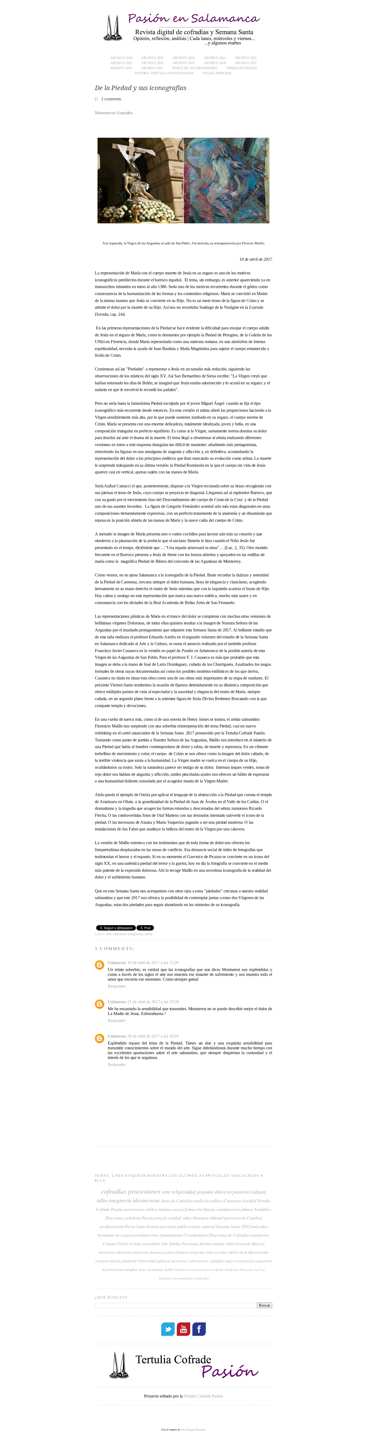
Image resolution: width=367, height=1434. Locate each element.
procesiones (144, 1191)
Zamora (155, 1252)
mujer (229, 1260)
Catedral (254, 1217)
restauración (244, 1260)
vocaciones (155, 1269)
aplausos (163, 1260)
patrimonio (260, 1235)
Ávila (168, 1269)
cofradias (217, 1260)
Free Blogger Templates (193, 1429)
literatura (200, 1217)
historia (153, 1226)
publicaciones (188, 1226)
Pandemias (232, 1269)
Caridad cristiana (185, 1269)
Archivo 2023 (215, 58)
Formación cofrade (211, 1269)
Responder (117, 986)
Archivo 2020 (152, 63)
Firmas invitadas (241, 68)
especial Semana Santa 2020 (226, 1226)
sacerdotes (151, 1243)
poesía (240, 1217)
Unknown (117, 962)
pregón (161, 1217)
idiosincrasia (146, 1200)
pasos (229, 1217)
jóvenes (206, 1243)
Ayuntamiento (171, 1235)
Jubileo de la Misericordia (248, 1252)
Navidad (249, 1200)
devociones (107, 1252)
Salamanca (166, 1278)
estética (151, 1209)
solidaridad (200, 1278)
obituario (181, 1252)
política (216, 1200)
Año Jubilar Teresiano (180, 1243)
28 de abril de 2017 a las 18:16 (153, 1036)
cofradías (114, 1191)
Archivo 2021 (121, 63)
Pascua (148, 1217)
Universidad (146, 1260)
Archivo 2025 (152, 58)
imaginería (135, 934)
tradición (201, 1200)
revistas (135, 1243)
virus (142, 1269)
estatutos (102, 1260)
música (115, 1260)
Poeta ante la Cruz (252, 1269)
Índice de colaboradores (194, 68)
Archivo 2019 (183, 63)
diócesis (223, 1191)
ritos (155, 1235)
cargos (178, 1209)
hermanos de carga (114, 1235)
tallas (148, 934)
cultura (258, 1191)
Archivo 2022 (246, 58)
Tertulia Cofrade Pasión (203, 1396)
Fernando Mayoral (250, 1243)
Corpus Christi (115, 1243)
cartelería (119, 934)
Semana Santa (183, 1278)
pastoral (241, 1191)
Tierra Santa (135, 1226)
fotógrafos (259, 1226)
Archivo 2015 (152, 68)
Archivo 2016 (121, 68)
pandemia (128, 1260)
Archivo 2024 (183, 58)
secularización (111, 1226)
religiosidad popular (192, 1191)
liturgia (209, 1209)
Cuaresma (232, 1200)
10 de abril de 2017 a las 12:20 (153, 962)
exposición (140, 1252)
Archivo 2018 (215, 63)
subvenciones (198, 1260)
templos (131, 1269)
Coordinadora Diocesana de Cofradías (217, 1235)
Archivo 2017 (246, 63)
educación (123, 1252)
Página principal (217, 73)
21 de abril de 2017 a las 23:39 (153, 1001)
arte (108, 934)
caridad (174, 1217)
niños (230, 1243)
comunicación (228, 1209)
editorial (216, 1217)
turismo (165, 1209)
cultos (187, 1217)
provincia (168, 1226)
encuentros (179, 1260)
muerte (219, 1243)
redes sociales (216, 1252)
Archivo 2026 (121, 58)
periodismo (140, 1235)
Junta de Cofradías (177, 1200)
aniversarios (133, 1209)
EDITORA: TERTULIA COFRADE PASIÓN (164, 73)
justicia (167, 1252)
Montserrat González (114, 113)
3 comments (111, 99)
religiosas (196, 1252)
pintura (247, 1209)
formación (193, 1209)
